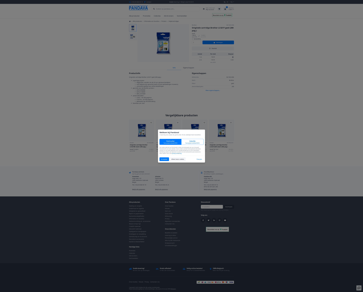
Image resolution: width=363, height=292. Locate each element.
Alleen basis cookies (177, 159)
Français (199, 159)
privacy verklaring (177, 153)
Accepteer (164, 159)
